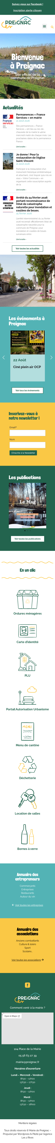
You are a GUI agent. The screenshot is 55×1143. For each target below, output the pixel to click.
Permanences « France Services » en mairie (30, 116)
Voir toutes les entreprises (29, 905)
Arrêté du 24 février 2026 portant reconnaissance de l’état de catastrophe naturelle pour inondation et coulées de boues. (34, 204)
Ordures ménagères (27, 613)
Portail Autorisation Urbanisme (27, 709)
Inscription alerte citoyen (27, 10)
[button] (44, 26)
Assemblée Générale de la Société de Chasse (27, 371)
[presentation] (3, 357)
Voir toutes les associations (26, 960)
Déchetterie (27, 778)
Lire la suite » (21, 147)
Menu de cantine (27, 745)
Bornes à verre (27, 849)
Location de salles (27, 813)
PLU (27, 675)
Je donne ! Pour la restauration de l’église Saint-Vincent (30, 157)
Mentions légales (27, 1123)
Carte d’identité (27, 642)
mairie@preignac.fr (27, 1062)
